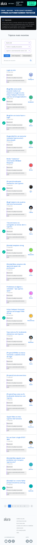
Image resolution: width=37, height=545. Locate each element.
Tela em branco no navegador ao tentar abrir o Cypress (16, 225)
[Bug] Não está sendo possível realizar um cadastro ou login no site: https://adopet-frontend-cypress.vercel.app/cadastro (16, 93)
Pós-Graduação (21, 530)
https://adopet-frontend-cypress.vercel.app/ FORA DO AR (16, 311)
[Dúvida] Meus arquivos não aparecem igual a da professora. (16, 266)
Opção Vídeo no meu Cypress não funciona (14, 418)
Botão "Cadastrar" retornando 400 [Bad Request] (14, 161)
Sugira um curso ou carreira (25, 525)
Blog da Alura (21, 523)
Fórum (3, 10)
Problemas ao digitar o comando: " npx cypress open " (15, 289)
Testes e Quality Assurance (23, 10)
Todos (7, 56)
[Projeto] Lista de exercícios (16, 375)
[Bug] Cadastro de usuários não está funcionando (16, 203)
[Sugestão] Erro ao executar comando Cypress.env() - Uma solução (16, 138)
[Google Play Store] (27, 541)
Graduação (20, 528)
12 (24, 506)
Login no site (11, 70)
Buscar (30, 60)
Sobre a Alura (20, 518)
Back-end (10, 10)
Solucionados (27, 56)
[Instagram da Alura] (13, 541)
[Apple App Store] (31, 541)
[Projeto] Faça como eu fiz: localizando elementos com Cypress (16, 396)
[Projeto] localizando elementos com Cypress (15, 182)
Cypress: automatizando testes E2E (18, 12)
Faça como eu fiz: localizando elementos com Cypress (16, 333)
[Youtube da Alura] (6, 541)
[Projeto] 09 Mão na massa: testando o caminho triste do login (16, 355)
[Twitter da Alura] (9, 541)
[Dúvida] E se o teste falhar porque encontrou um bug (16, 482)
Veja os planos (32, 3)
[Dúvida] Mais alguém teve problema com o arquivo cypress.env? (16, 460)
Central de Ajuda (21, 521)
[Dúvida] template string (15, 245)
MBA (18, 532)
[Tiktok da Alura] (16, 541)
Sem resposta (16, 56)
